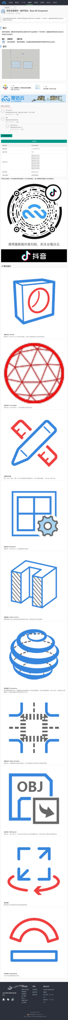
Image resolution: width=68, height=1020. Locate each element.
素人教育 (24, 996)
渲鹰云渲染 (24, 1000)
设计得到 (24, 1002)
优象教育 (24, 993)
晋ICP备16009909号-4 (35, 1012)
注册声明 (34, 989)
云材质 (42, 2)
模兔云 (17, 2)
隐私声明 (34, 994)
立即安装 (34, 141)
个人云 (23, 2)
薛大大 (23, 998)
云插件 (30, 2)
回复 (17, 114)
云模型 (36, 2)
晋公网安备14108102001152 (36, 1014)
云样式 (55, 2)
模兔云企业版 (25, 989)
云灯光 (49, 2)
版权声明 (34, 992)
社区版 (11, 2)
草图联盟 (24, 991)
